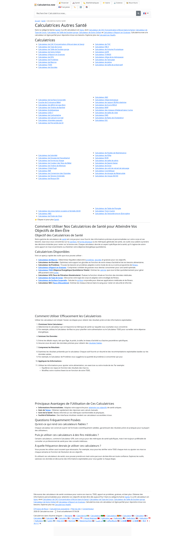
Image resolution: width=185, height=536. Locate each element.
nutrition (73, 242)
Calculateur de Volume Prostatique (109, 49)
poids (56, 272)
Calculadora (95, 516)
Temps (48, 410)
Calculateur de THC (102, 44)
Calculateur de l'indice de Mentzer (52, 165)
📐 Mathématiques (91, 3)
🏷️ (75, 7)
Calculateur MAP (101, 107)
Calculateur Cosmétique (104, 171)
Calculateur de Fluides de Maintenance (110, 153)
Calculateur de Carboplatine (49, 115)
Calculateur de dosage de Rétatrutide (110, 173)
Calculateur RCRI (101, 158)
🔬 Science (118, 3)
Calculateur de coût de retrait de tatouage (112, 168)
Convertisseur (88, 509)
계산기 (36, 523)
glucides (98, 260)
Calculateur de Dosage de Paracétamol (54, 158)
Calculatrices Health (107, 35)
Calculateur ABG (44, 213)
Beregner (68, 516)
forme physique (85, 242)
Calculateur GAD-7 (45, 112)
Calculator (127, 516)
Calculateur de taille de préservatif (109, 65)
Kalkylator (39, 521)
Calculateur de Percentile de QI (50, 123)
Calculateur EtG (101, 120)
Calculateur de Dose (103, 165)
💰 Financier (64, 3)
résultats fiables (95, 343)
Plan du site (76, 509)
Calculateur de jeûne (103, 62)
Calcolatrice (81, 516)
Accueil (37, 21)
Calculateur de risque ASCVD (106, 176)
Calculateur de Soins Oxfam (90, 32)
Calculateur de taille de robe (106, 112)
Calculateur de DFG (46, 57)
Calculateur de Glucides (47, 67)
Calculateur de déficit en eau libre (51, 105)
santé (64, 239)
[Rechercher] (138, 13)
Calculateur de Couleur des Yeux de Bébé (54, 163)
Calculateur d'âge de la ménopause (109, 57)
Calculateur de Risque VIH (48, 178)
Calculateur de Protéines (48, 59)
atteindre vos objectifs (98, 407)
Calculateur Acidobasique (48, 110)
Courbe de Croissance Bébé (49, 102)
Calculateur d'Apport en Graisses (117, 32)
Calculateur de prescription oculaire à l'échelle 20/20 (59, 211)
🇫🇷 (64, 7)
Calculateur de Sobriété (47, 155)
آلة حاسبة (99, 521)
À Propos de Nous (41, 509)
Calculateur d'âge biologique (106, 100)
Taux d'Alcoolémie (60, 283)
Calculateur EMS (101, 115)
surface (80, 280)
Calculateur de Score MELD (106, 105)
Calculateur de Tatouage (105, 59)
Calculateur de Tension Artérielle (51, 176)
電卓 (144, 521)
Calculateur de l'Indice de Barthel (51, 107)
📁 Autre (106, 3)
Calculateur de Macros (47, 62)
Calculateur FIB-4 (102, 47)
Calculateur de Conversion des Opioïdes (54, 173)
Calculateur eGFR (102, 52)
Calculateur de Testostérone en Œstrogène (112, 213)
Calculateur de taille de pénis (106, 160)
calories (103, 270)
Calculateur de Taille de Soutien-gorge (62, 32)
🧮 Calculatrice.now (44, 4)
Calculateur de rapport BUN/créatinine (110, 102)
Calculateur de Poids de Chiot (50, 216)
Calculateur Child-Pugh (47, 168)
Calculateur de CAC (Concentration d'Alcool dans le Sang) (112, 30)
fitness (135, 265)
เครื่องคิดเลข (112, 521)
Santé (43, 21)
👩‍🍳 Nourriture (132, 3)
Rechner (72, 521)
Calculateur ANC (101, 97)
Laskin (50, 521)
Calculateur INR (44, 171)
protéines (90, 260)
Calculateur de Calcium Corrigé (50, 118)
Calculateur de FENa (103, 155)
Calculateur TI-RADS (103, 54)
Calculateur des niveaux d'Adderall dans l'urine (114, 110)
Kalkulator (105, 518)
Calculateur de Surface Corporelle (52, 100)
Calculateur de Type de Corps (50, 47)
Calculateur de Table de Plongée (108, 208)
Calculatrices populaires (59, 509)
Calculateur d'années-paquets (50, 120)
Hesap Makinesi (90, 518)
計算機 (123, 521)
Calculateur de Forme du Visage (51, 160)
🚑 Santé (76, 3)
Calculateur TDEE (45, 65)
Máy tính (60, 521)
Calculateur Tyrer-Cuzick (105, 211)
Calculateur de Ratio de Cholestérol (109, 118)
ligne (82, 30)
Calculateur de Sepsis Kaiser (106, 163)
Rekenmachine (86, 521)
